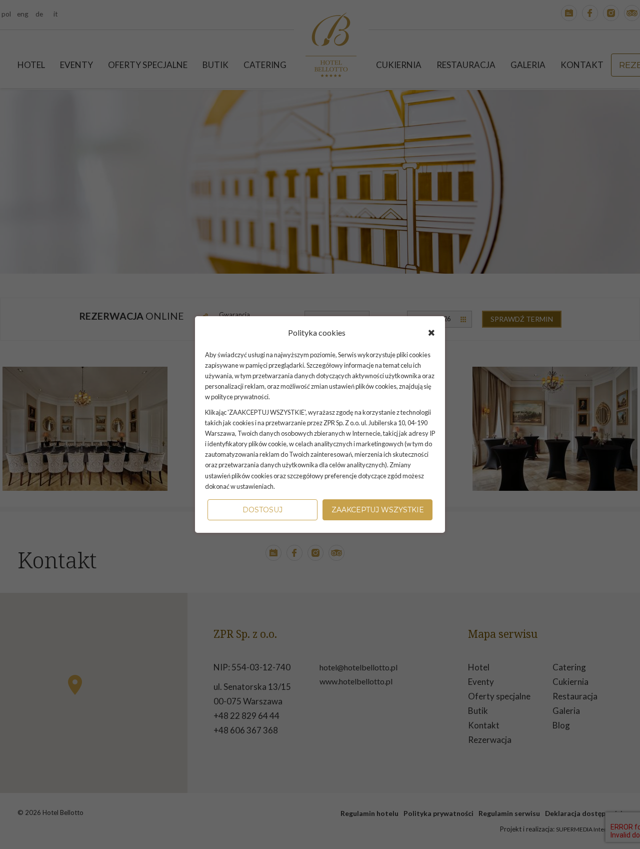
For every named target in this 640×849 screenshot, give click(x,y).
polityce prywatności (239, 397)
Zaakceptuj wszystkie (378, 509)
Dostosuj (262, 509)
